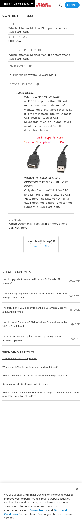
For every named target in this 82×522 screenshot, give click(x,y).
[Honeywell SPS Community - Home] (41, 5)
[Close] (77, 488)
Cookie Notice (39, 510)
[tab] (10, 16)
